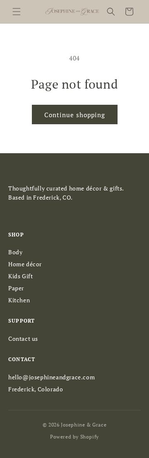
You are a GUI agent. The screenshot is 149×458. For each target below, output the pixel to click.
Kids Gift (20, 276)
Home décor (25, 264)
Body (15, 252)
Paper (16, 288)
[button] (16, 11)
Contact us (23, 338)
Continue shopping (74, 115)
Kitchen (19, 300)
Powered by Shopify (74, 437)
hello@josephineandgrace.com (51, 377)
